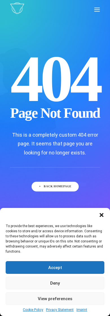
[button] (101, 215)
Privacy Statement (60, 310)
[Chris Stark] (17, 9)
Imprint (81, 310)
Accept (55, 267)
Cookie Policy (33, 310)
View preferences (55, 298)
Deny (55, 283)
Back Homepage (57, 186)
